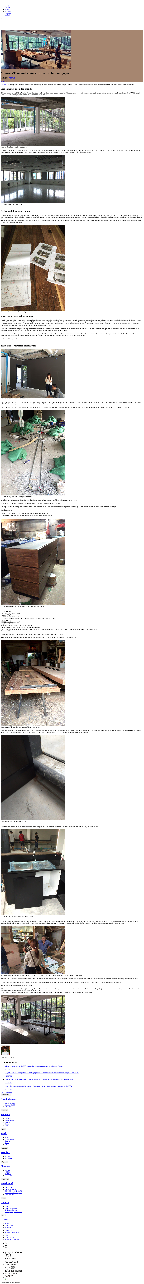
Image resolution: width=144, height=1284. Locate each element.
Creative (7, 1122)
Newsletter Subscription (12, 1232)
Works (7, 9)
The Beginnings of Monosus (13, 1212)
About (7, 6)
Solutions (7, 8)
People (7, 1124)
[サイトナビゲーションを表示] (1, 18)
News (6, 1235)
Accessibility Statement (12, 1239)
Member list (8, 1158)
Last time (3, 84)
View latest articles (6, 1093)
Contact (7, 15)
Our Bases (8, 1106)
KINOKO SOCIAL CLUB (13, 1191)
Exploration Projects (11, 1210)
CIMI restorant (9, 1194)
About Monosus (6, 1094)
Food (6, 1125)
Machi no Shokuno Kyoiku (13, 1193)
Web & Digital (9, 1120)
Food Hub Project (10, 1189)
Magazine (8, 13)
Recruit (4, 1215)
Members (7, 11)
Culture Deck (9, 1225)
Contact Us (8, 1230)
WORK (7, 1172)
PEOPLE (12, 78)
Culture (4, 1198)
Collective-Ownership (11, 1208)
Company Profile (10, 1105)
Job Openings (9, 1227)
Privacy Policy (9, 1237)
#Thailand (4, 81)
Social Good (5, 1179)
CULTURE (8, 1175)
